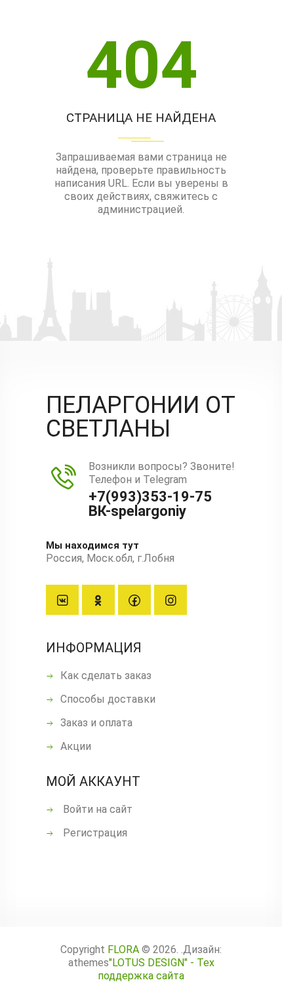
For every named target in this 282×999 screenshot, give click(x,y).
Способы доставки (107, 699)
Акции (75, 746)
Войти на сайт (96, 809)
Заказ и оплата (96, 722)
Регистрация (93, 833)
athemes (88, 962)
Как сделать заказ (105, 675)
